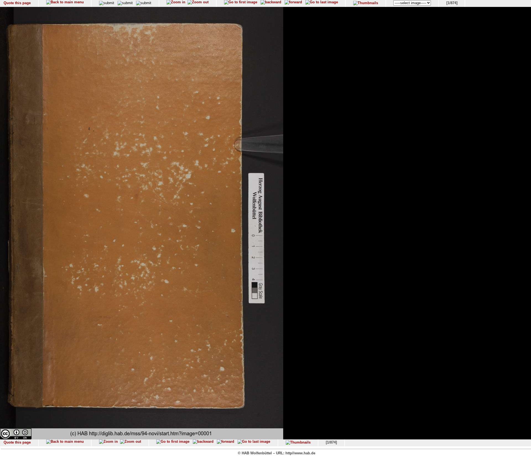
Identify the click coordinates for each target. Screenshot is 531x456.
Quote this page (17, 3)
